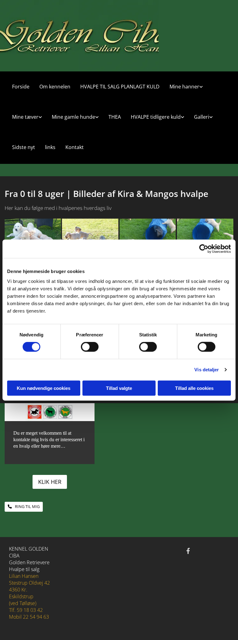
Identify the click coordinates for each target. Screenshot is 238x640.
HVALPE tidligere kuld (156, 116)
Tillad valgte (119, 387)
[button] (50, 482)
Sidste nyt (23, 147)
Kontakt (74, 147)
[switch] (90, 347)
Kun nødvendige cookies (43, 387)
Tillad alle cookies (194, 387)
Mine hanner (184, 86)
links (50, 147)
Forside (20, 86)
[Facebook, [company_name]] (188, 550)
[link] (183, 86)
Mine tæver (25, 116)
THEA (114, 116)
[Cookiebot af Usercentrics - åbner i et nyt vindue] (204, 249)
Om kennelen (54, 86)
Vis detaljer (206, 369)
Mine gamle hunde (73, 116)
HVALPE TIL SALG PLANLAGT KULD (120, 86)
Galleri (201, 116)
